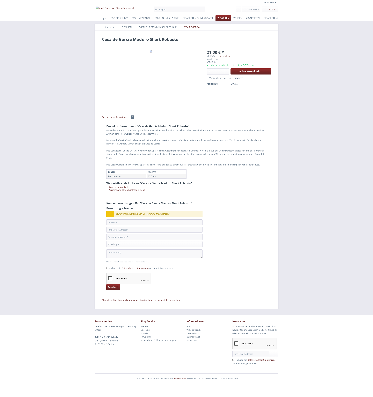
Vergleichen (215, 78)
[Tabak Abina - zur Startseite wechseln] (115, 10)
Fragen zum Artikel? (119, 187)
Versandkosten (180, 378)
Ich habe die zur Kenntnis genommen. (141, 268)
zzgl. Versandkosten (224, 56)
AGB (188, 326)
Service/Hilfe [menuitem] (270, 2)
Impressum (192, 340)
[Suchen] (202, 9)
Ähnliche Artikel (109, 300)
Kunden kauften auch (128, 300)
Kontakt (144, 333)
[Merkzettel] (238, 9)
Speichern (113, 287)
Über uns (145, 329)
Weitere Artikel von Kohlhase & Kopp (127, 190)
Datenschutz (192, 333)
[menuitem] (179, 11)
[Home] (98, 18)
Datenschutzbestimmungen (135, 268)
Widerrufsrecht (193, 329)
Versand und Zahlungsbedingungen (158, 340)
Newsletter (146, 336)
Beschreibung (109, 117)
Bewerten (238, 78)
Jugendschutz (193, 336)
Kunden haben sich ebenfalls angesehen (160, 300)
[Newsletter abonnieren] (273, 354)
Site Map (145, 326)
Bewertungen (124, 117)
